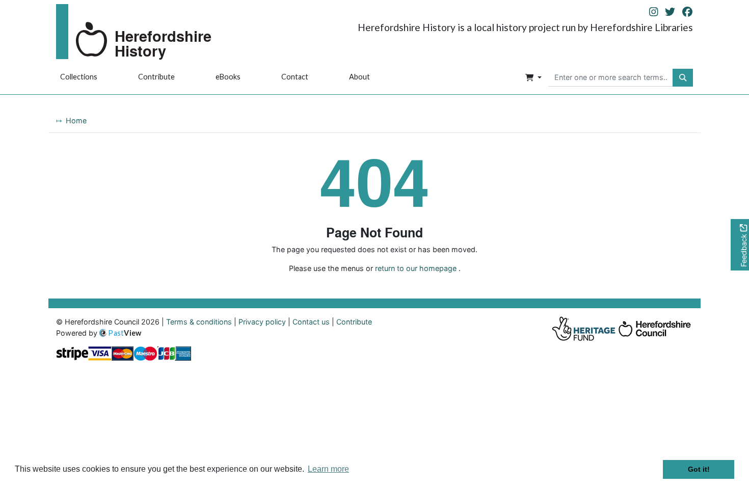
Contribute (156, 76)
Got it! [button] (699, 469)
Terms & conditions (199, 321)
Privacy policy (262, 321)
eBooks (228, 76)
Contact (294, 76)
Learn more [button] (328, 469)
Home (76, 120)
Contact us (311, 321)
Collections (78, 76)
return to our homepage (416, 268)
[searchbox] (610, 78)
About (359, 76)
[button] (533, 78)
